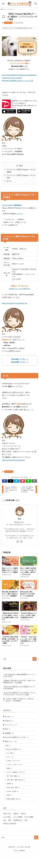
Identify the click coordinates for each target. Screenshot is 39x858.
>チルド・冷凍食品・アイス (16, 772)
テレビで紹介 (7, 817)
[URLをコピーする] (34, 481)
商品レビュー (11, 741)
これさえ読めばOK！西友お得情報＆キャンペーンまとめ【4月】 (19, 675)
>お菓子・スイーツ (13, 760)
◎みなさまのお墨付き (13, 749)
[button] (4, 481)
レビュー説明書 (17, 817)
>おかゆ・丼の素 (12, 791)
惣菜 (9, 820)
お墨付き (15, 813)
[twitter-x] (21, 541)
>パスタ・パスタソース (14, 764)
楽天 (7, 729)
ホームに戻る (20, 847)
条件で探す (27, 847)
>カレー (10, 757)
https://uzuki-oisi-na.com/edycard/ (13, 460)
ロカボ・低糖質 (29, 817)
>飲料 (9, 795)
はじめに (9, 716)
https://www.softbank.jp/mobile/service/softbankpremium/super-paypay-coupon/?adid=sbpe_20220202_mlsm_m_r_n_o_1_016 (19, 78)
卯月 (19, 519)
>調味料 (10, 783)
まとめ (9, 181)
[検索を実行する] (34, 659)
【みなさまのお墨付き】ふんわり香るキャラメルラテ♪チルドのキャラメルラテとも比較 (19, 694)
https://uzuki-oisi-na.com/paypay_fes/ (14, 303)
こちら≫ (19, 213)
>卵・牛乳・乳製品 (13, 776)
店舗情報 (9, 733)
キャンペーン (8, 23)
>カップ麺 (11, 753)
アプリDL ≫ (19, 359)
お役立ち (23, 813)
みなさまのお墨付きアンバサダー (17, 737)
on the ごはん (7, 813)
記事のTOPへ (12, 847)
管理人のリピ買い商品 (9, 823)
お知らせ (9, 721)
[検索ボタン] (35, 3)
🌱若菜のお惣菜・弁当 (13, 799)
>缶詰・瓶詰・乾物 (13, 787)
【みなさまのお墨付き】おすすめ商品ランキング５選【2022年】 (19, 688)
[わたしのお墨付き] (19, 3)
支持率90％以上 (17, 820)
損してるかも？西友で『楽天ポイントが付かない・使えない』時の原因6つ (18, 700)
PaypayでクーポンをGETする (19, 288)
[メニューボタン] (3, 3)
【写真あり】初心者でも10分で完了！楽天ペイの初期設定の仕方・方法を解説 (19, 681)
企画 (8, 745)
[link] (17, 541)
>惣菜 (9, 768)
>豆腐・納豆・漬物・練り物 (16, 780)
